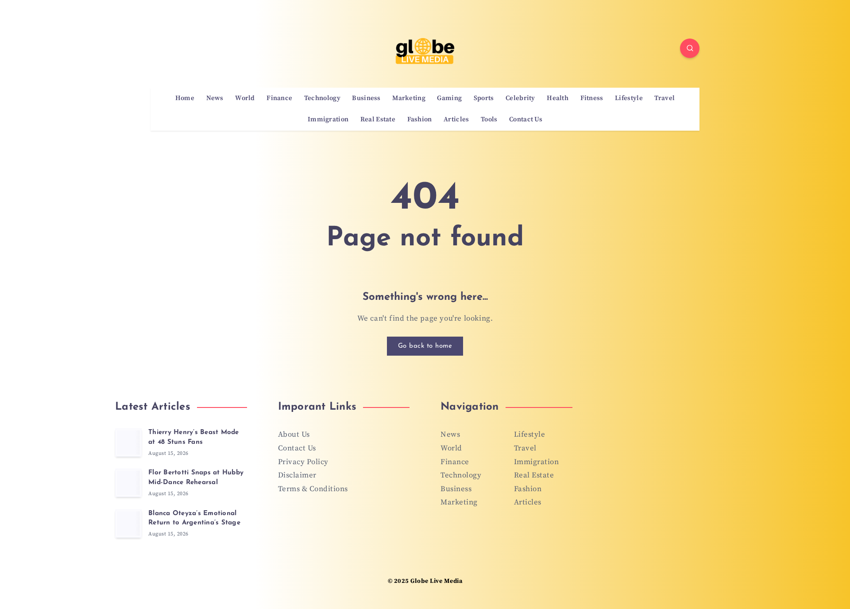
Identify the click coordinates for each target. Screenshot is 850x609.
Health (557, 98)
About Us (294, 434)
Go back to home (425, 346)
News (215, 98)
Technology (322, 98)
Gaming (449, 98)
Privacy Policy (303, 462)
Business (366, 98)
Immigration (328, 120)
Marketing (408, 98)
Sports (484, 98)
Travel (664, 98)
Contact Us (525, 120)
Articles (456, 120)
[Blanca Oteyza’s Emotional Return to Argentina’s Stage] (128, 523)
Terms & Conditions (313, 489)
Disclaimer (297, 475)
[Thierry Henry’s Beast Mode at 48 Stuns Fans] (128, 442)
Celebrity (520, 98)
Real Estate (377, 120)
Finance (279, 98)
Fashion (419, 120)
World (245, 98)
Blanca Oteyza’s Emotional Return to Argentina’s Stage (194, 518)
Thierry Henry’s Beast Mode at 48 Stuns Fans (193, 437)
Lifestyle (629, 98)
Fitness (591, 98)
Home (184, 98)
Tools (489, 120)
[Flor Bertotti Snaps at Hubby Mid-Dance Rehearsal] (128, 483)
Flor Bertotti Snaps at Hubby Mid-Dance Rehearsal (195, 477)
